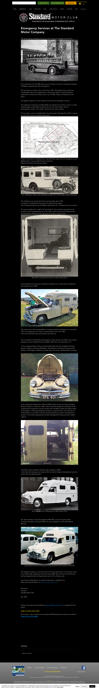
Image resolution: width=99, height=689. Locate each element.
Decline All (84, 686)
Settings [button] (77, 686)
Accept (92, 686)
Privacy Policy (60, 687)
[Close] (97, 686)
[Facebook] (84, 668)
